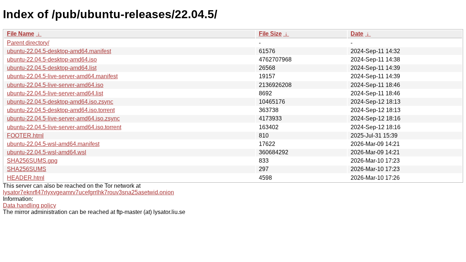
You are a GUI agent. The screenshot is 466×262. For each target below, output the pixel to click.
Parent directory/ (28, 43)
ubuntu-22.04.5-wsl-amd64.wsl (46, 152)
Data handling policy (29, 205)
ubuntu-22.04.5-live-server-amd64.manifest (62, 76)
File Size (270, 34)
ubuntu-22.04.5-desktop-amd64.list (51, 68)
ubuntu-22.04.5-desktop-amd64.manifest (59, 51)
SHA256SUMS (26, 169)
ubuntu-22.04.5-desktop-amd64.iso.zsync (60, 102)
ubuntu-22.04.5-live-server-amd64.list (55, 93)
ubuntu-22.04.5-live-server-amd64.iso (55, 85)
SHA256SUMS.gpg (32, 161)
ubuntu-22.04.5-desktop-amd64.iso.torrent (61, 110)
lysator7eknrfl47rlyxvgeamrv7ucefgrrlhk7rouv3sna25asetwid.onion (88, 192)
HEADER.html (25, 178)
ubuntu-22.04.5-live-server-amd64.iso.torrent (64, 127)
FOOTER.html (25, 135)
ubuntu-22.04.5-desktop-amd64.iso (52, 59)
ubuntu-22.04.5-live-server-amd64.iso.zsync (63, 118)
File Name (20, 34)
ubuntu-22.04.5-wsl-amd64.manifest (53, 144)
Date (357, 34)
